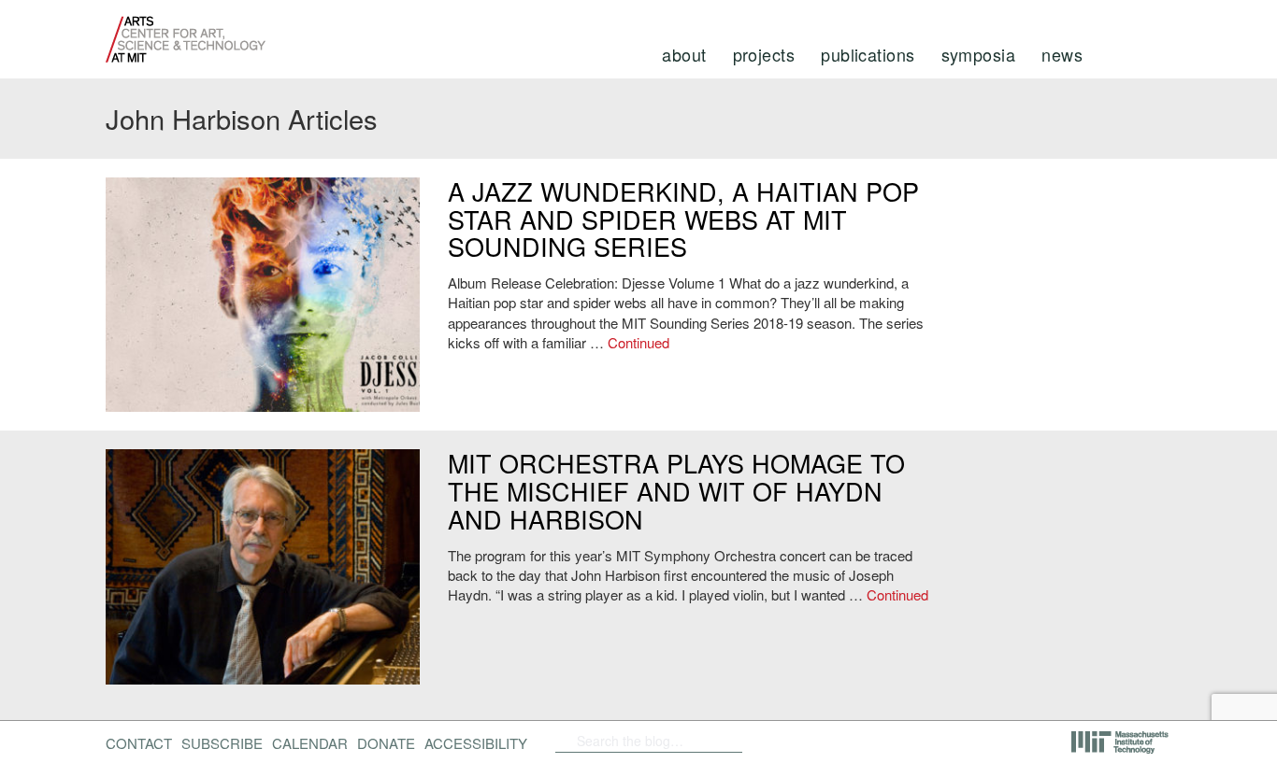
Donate (386, 743)
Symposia (978, 54)
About (684, 54)
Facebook (774, 740)
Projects (764, 54)
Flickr (804, 740)
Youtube (851, 740)
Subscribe (222, 743)
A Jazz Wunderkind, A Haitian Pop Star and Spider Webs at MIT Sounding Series (683, 218)
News (1062, 54)
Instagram (900, 740)
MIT (1121, 742)
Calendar (310, 743)
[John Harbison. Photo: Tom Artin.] (263, 567)
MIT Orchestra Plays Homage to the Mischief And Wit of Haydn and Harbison (676, 490)
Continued (638, 342)
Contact (139, 743)
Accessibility (475, 743)
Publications (867, 54)
